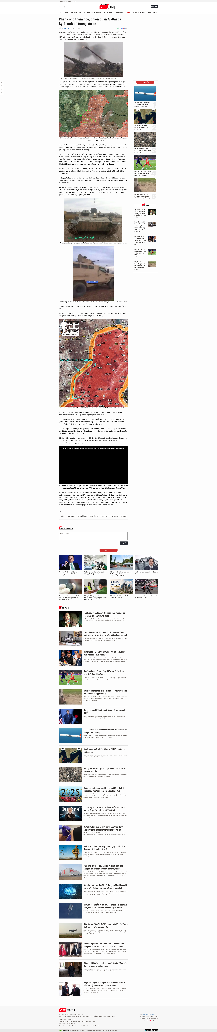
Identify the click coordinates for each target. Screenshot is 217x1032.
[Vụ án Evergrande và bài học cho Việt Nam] (146, 562)
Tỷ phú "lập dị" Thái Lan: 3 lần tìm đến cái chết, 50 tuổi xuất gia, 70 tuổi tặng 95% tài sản (104, 809)
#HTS (91, 516)
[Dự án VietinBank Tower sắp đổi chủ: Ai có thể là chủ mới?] (121, 586)
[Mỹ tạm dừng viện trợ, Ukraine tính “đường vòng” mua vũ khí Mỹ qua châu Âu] (152, 239)
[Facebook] (115, 28)
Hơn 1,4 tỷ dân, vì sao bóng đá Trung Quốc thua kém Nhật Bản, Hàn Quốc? (142, 173)
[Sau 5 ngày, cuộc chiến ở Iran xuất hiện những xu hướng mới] (145, 116)
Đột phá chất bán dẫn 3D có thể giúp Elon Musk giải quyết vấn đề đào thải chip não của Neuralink (105, 886)
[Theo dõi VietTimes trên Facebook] (144, 1020)
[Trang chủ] (60, 12)
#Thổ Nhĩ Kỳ (104, 516)
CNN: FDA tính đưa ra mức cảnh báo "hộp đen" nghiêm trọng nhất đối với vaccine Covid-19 (103, 828)
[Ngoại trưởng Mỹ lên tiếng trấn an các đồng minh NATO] (70, 716)
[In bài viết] (118, 28)
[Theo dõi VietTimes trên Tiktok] (153, 1020)
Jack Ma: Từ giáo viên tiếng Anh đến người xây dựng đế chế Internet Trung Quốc (70, 574)
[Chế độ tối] (148, 7)
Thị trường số (108, 12)
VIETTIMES (108, 6)
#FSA (96, 516)
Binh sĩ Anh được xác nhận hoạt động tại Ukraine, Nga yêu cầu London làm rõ (104, 847)
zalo (147, 1020)
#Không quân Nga (114, 516)
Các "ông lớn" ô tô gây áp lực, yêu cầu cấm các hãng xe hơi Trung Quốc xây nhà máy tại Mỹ (103, 867)
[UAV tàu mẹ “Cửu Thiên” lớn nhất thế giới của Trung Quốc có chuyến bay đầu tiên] (70, 930)
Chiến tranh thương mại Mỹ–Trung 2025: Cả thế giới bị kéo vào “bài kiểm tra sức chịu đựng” (103, 789)
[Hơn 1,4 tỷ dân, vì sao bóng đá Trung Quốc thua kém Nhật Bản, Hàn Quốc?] (145, 162)
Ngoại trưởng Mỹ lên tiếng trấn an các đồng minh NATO (104, 711)
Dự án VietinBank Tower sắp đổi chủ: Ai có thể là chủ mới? (121, 597)
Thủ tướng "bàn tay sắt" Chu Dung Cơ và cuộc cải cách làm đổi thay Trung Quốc (140, 213)
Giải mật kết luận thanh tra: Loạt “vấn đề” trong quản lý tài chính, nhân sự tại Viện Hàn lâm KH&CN (121, 574)
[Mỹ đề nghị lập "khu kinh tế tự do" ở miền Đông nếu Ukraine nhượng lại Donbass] (70, 969)
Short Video (119, 12)
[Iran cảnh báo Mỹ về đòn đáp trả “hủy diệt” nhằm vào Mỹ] (146, 586)
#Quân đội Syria (71, 516)
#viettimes (123, 516)
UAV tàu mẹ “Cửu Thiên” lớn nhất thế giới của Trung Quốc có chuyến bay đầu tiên (105, 925)
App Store (148, 1030)
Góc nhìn (74, 12)
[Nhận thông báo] (144, 7)
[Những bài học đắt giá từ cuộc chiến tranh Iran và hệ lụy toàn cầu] (145, 139)
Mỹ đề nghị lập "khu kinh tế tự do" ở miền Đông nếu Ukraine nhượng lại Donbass (105, 964)
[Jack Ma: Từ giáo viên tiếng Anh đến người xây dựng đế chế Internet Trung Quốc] (70, 562)
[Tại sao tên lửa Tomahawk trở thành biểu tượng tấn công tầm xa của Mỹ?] (145, 93)
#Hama (80, 516)
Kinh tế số (82, 12)
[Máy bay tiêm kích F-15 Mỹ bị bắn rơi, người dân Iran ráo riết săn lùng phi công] (145, 185)
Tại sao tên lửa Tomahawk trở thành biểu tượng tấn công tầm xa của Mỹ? (142, 104)
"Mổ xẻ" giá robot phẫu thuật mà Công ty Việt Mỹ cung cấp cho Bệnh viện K (95, 574)
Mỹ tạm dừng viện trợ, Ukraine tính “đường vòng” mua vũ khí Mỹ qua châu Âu (140, 240)
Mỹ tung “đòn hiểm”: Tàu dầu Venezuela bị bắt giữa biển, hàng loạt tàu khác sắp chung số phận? (105, 906)
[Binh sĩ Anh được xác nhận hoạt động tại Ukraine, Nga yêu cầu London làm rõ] (70, 852)
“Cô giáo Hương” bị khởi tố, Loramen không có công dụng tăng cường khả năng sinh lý (95, 598)
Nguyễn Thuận (65, 28)
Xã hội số (66, 12)
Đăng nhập (154, 6)
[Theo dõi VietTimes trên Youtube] (150, 1020)
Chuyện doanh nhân (138, 12)
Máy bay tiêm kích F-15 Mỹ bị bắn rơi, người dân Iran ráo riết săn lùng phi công (142, 196)
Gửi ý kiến (123, 543)
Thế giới (127, 12)
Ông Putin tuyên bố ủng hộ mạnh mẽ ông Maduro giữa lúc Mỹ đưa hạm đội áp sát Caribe (104, 984)
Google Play (155, 1030)
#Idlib (85, 516)
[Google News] (124, 28)
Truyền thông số (152, 12)
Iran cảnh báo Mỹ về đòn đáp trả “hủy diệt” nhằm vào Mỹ (146, 597)
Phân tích (64, 608)
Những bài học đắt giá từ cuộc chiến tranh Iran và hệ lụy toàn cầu (142, 150)
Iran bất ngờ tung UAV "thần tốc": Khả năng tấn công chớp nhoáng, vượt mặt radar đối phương (103, 945)
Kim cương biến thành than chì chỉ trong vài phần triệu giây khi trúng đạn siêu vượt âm (69, 598)
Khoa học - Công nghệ (94, 12)
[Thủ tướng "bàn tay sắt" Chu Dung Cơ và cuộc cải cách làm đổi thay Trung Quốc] (152, 212)
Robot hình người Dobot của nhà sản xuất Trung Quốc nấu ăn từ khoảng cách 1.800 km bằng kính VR (140, 226)
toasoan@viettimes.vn (149, 1014)
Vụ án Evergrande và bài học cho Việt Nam (146, 573)
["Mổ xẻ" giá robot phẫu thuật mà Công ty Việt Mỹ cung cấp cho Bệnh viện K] (95, 562)
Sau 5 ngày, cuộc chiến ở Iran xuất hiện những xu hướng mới (141, 127)
